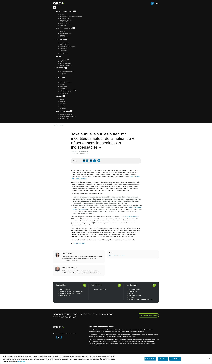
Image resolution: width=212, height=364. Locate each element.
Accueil (55, 125)
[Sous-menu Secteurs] (64, 96)
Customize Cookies (150, 359)
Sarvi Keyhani (74, 153)
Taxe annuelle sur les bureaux (117, 255)
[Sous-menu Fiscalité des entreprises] (74, 11)
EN (158, 3)
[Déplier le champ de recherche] (152, 3)
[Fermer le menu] (54, 7)
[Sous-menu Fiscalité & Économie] (71, 111)
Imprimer (98, 160)
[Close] (209, 359)
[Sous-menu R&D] (60, 56)
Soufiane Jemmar (83, 153)
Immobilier (61, 125)
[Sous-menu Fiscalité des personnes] (73, 28)
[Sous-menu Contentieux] (66, 68)
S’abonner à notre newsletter (148, 315)
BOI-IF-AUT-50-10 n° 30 (132, 217)
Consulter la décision (79, 243)
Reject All (162, 359)
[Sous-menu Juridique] (64, 77)
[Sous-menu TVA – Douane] (66, 40)
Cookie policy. (21, 361)
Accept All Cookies (175, 359)
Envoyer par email (94, 160)
